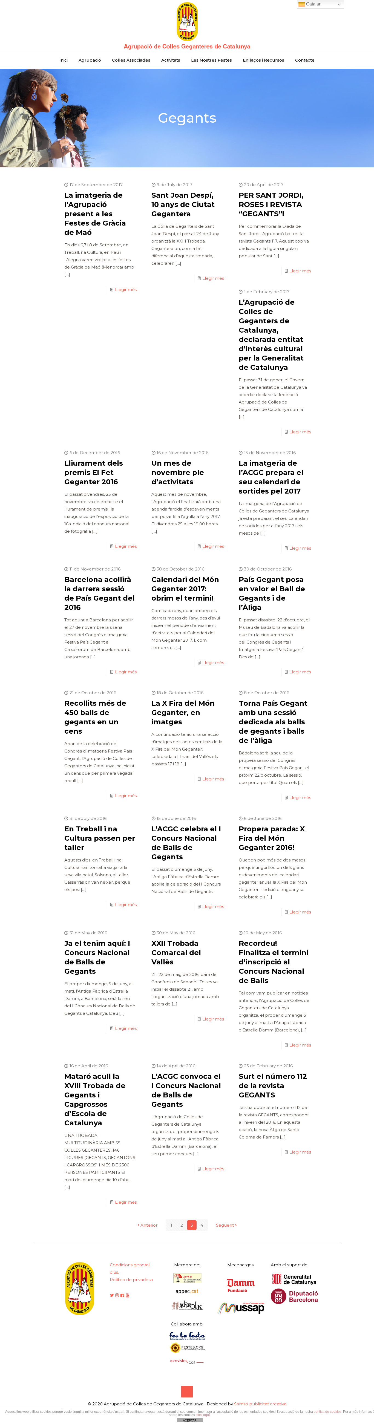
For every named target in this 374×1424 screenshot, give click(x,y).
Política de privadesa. (132, 1279)
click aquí (203, 1415)
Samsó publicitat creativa (260, 1403)
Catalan (313, 4)
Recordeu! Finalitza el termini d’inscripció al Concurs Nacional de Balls (273, 962)
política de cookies (327, 1412)
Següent (225, 1225)
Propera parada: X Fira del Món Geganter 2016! (272, 838)
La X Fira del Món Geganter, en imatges (183, 712)
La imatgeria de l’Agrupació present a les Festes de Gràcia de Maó (95, 214)
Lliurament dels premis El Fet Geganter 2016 (93, 472)
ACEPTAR (190, 1420)
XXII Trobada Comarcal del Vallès (176, 952)
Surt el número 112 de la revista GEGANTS (273, 1085)
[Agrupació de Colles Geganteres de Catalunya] (187, 26)
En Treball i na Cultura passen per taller (99, 838)
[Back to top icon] (187, 1391)
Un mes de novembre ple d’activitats (177, 472)
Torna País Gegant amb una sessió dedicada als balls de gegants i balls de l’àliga (273, 722)
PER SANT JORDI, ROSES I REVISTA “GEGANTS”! (271, 204)
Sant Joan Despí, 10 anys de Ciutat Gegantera (183, 204)
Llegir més (126, 289)
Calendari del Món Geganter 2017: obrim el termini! (185, 589)
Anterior (148, 1225)
